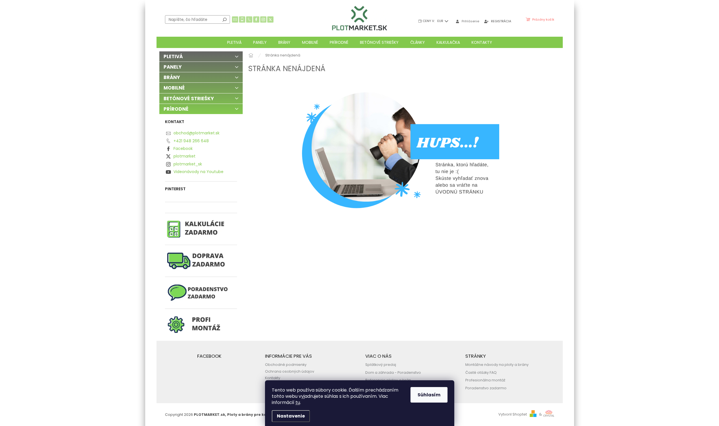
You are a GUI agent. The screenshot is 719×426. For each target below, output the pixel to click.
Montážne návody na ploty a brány (497, 364)
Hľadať (224, 19)
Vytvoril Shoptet (512, 414)
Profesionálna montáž (485, 380)
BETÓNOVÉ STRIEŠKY (189, 98)
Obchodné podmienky (286, 364)
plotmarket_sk (187, 164)
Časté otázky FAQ (481, 372)
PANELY (173, 67)
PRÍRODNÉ (176, 109)
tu (298, 402)
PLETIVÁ (173, 56)
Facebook (183, 148)
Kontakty (272, 377)
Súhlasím (429, 395)
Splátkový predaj (380, 364)
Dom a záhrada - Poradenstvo (393, 372)
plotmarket (184, 156)
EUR (440, 21)
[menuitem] (234, 42)
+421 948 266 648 (191, 141)
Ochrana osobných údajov (289, 371)
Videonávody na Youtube (198, 171)
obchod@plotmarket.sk (196, 133)
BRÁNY (172, 77)
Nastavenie (291, 416)
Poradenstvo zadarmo (486, 388)
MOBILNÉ (174, 87)
